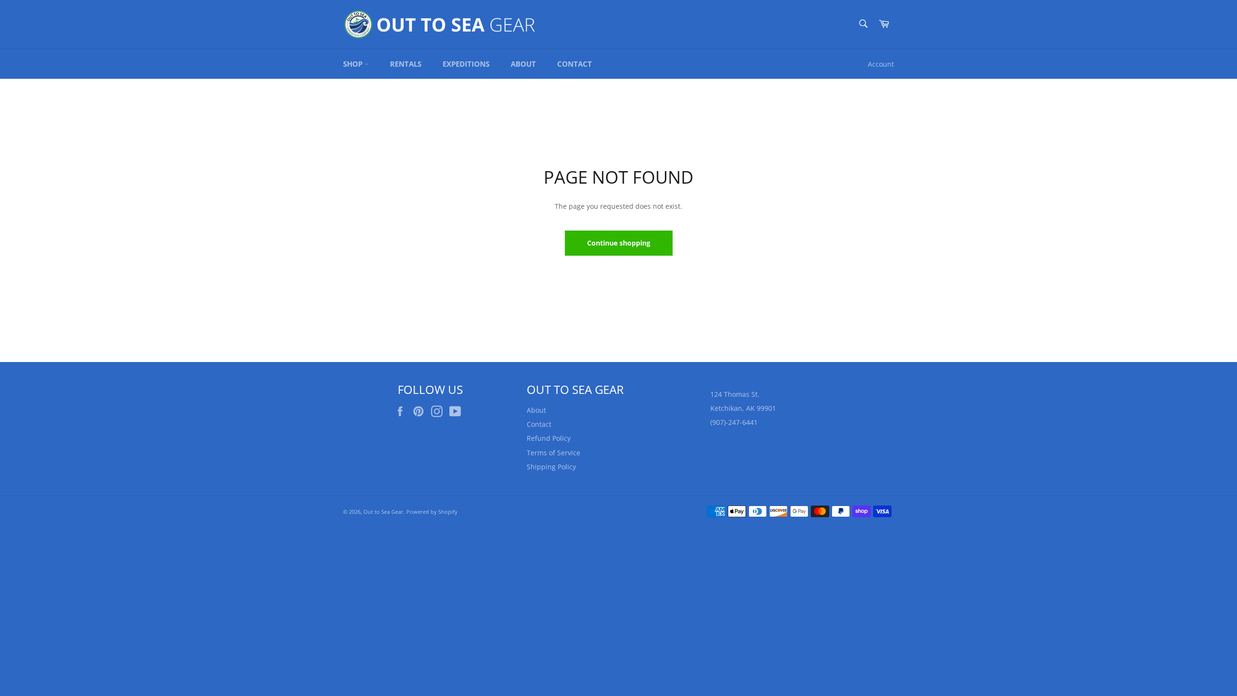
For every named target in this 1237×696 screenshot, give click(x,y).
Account (881, 64)
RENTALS (405, 64)
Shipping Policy (551, 466)
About (536, 410)
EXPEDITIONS (466, 64)
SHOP (353, 64)
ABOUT (523, 64)
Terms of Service (553, 452)
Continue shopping (618, 242)
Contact (539, 424)
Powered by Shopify (432, 511)
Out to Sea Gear (383, 511)
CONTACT (574, 64)
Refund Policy (549, 438)
